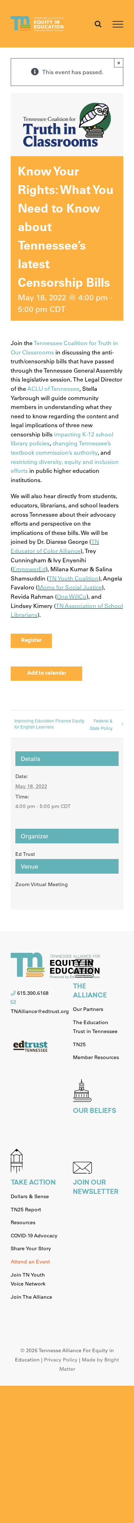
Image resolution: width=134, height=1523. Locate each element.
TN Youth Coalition (74, 578)
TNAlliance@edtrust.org (40, 1011)
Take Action (33, 1183)
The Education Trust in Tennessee (95, 1027)
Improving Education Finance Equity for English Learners (49, 723)
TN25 (79, 1044)
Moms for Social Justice (70, 587)
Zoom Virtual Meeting (41, 884)
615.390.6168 (33, 993)
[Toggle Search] (98, 23)
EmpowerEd (29, 569)
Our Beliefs (94, 1111)
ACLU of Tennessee (53, 388)
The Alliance (90, 992)
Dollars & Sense (30, 1196)
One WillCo (71, 596)
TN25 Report (26, 1209)
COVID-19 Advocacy (34, 1235)
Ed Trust (25, 854)
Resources (23, 1222)
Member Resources (96, 1057)
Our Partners (88, 1009)
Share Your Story (31, 1248)
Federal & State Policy (101, 724)
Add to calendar (46, 673)
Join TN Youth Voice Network (28, 1279)
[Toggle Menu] (118, 24)
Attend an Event (30, 1261)
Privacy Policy (61, 1359)
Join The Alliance (31, 1297)
